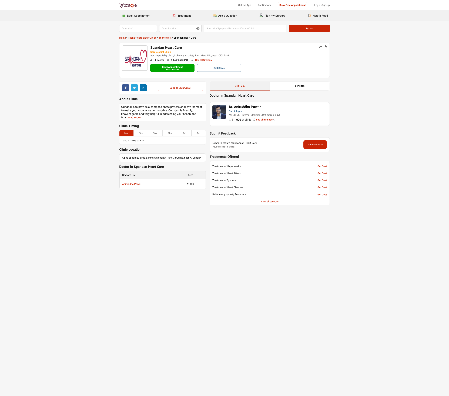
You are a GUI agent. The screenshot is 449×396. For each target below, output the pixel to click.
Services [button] (299, 85)
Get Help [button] (240, 86)
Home (122, 37)
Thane (131, 37)
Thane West (165, 37)
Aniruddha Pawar (131, 184)
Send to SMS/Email (180, 87)
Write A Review (315, 144)
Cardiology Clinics (146, 37)
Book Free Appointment (292, 5)
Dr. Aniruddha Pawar (245, 107)
